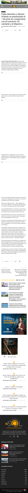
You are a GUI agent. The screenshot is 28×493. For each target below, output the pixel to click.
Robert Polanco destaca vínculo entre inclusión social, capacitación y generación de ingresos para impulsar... (14, 365)
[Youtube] (17, 436)
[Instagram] (14, 436)
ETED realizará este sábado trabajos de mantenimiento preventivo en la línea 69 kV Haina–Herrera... (14, 396)
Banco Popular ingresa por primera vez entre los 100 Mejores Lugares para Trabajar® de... (14, 377)
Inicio (2, 9)
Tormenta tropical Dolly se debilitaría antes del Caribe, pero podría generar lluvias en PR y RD (17, 305)
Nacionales (7, 9)
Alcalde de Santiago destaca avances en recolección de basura (6, 271)
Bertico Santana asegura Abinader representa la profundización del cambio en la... (17, 446)
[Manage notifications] (25, 490)
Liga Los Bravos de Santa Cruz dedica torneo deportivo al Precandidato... (16, 453)
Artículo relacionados (8, 280)
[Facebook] (10, 436)
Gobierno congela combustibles (14, 387)
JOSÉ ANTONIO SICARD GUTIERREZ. (10, 26)
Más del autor (20, 280)
